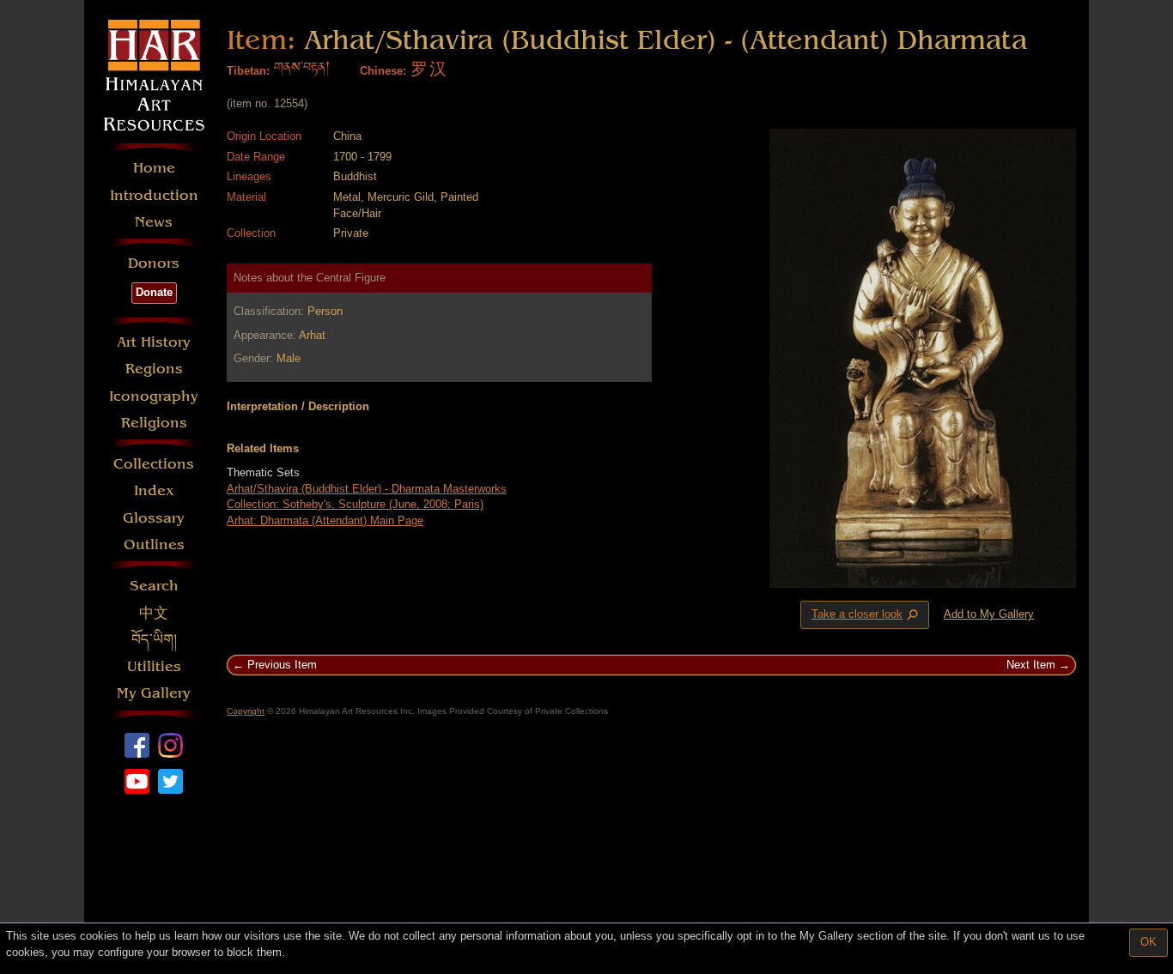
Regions (154, 368)
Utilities (154, 666)
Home (154, 168)
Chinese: (383, 70)
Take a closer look (866, 615)
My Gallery (154, 693)
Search (154, 586)
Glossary (154, 518)
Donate (154, 292)
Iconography (153, 396)
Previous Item (282, 664)
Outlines (154, 544)
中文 (153, 613)
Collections (153, 464)
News (154, 222)
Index (154, 490)
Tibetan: (248, 70)
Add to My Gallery (989, 614)
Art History (154, 342)
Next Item (1030, 664)
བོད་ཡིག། (154, 640)
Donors (153, 263)
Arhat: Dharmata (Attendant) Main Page (325, 520)
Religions (154, 422)
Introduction (154, 195)
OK (1148, 941)
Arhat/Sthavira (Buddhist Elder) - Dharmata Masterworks (367, 488)
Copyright (245, 711)
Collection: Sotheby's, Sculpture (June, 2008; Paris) (355, 504)
